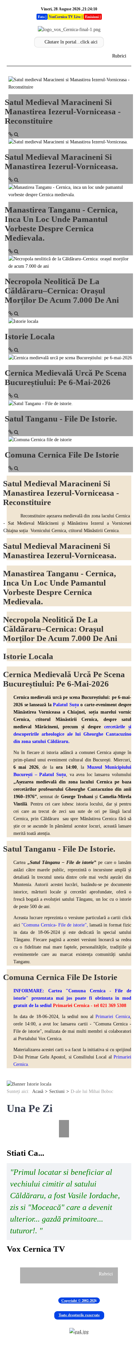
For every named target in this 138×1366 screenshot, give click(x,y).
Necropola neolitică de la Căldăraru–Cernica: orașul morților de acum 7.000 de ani (62, 290)
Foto (41, 16)
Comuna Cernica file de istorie (62, 454)
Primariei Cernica (112, 1016)
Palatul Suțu (66, 704)
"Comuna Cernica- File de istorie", (54, 924)
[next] (65, 1115)
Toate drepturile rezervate (79, 1315)
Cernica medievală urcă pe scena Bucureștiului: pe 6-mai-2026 (66, 377)
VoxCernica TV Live (65, 16)
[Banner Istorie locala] (29, 1083)
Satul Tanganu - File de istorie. (61, 418)
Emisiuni (92, 16)
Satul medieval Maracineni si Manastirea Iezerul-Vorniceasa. (61, 161)
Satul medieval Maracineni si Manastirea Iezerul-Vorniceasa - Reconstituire (63, 111)
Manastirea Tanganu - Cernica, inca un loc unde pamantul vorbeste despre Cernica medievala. (61, 223)
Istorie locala (30, 336)
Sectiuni (57, 1091)
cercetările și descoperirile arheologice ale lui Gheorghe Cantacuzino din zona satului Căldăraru (72, 734)
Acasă (37, 1091)
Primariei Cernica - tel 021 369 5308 (89, 1005)
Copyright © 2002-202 (78, 1300)
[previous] (11, 1115)
